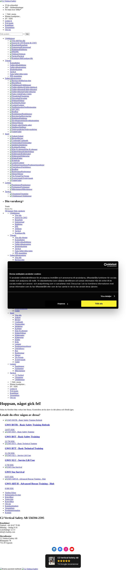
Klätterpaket (19, 335)
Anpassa (61, 304)
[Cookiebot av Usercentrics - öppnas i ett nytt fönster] (106, 265)
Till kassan (9, 211)
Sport (7, 134)
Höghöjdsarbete (16, 69)
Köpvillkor (9, 497)
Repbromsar (19, 353)
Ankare (18, 317)
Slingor (17, 355)
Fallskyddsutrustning (18, 67)
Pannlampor (19, 366)
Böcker (17, 320)
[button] (63, 561)
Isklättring (19, 326)
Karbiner (18, 328)
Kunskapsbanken (11, 506)
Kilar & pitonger (21, 331)
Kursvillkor (9, 501)
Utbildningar (10, 38)
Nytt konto (9, 23)
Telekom (18, 229)
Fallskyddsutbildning (18, 65)
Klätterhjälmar (20, 333)
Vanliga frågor (10, 493)
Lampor (8, 183)
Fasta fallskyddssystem (19, 74)
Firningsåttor (20, 324)
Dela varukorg (19, 211)
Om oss (8, 30)
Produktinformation (12, 510)
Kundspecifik (20, 233)
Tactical (13, 72)
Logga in (8, 21)
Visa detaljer (106, 296)
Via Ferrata (19, 357)
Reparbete (19, 220)
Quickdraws (19, 348)
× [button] (23, 34)
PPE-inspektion (16, 76)
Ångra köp (9, 499)
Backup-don (19, 260)
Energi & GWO (21, 218)
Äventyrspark (20, 360)
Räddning (18, 224)
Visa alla (18, 215)
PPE (16, 226)
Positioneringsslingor (23, 346)
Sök (27, 34)
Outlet (17, 311)
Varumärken (9, 27)
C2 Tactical (19, 375)
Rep (16, 351)
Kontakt (8, 513)
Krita (17, 342)
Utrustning (19, 377)
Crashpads (19, 322)
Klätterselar (19, 337)
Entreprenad (19, 222)
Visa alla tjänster (21, 237)
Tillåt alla (99, 304)
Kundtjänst (9, 25)
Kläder (17, 340)
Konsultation (15, 63)
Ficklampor (19, 368)
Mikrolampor (20, 371)
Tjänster (8, 61)
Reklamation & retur (13, 495)
